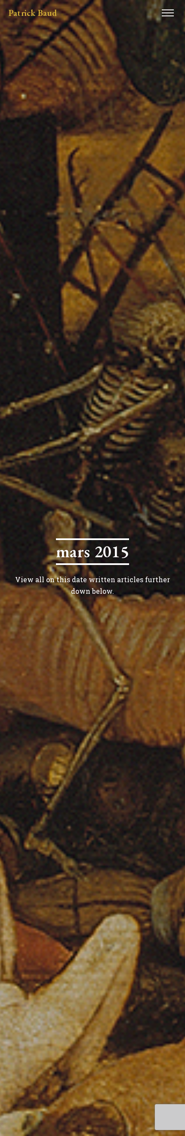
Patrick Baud (33, 12)
